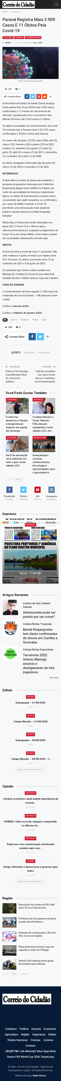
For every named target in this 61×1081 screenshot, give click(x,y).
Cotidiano (8, 37)
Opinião (30, 861)
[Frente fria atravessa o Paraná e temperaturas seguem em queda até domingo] (17, 406)
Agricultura (40, 438)
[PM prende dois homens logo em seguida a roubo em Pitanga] (9, 950)
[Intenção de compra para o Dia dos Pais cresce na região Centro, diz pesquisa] (9, 936)
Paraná (35, 320)
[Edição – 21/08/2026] (30, 551)
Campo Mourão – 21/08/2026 (31, 721)
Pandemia (25, 320)
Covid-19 (13, 320)
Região (25, 1034)
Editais (30, 697)
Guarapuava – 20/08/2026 (30, 740)
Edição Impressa (18, 1040)
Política (24, 1028)
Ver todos (54, 677)
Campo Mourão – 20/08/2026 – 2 (30, 758)
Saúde (44, 320)
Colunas (36, 1040)
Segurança (38, 1034)
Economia (50, 1028)
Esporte (36, 1028)
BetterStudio (39, 1075)
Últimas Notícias (33, 37)
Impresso (30, 525)
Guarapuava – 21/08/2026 (30, 702)
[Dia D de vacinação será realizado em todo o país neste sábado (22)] (17, 444)
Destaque (19, 37)
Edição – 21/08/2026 (30, 573)
